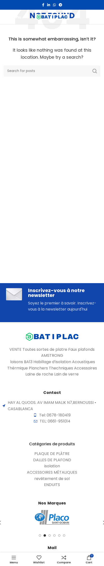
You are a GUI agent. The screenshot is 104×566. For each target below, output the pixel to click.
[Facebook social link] (43, 5)
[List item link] (52, 454)
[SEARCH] (94, 71)
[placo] (52, 517)
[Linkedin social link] (49, 5)
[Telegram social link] (60, 5)
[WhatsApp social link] (54, 5)
